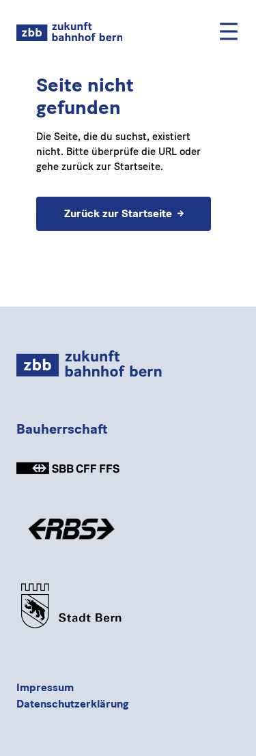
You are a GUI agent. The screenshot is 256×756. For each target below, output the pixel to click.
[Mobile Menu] (229, 31)
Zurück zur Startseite (117, 212)
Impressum (45, 687)
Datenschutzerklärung (72, 703)
